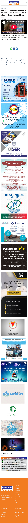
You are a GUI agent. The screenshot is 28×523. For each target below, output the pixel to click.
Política (17, 488)
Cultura (17, 492)
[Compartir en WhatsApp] (11, 48)
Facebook (3, 512)
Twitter (3, 514)
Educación (17, 490)
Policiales (17, 498)
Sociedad (17, 494)
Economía (3, 8)
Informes (17, 503)
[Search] (26, 2)
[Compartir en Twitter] (17, 48)
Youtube (3, 516)
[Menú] (2, 3)
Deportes (17, 501)
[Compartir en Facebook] (14, 48)
